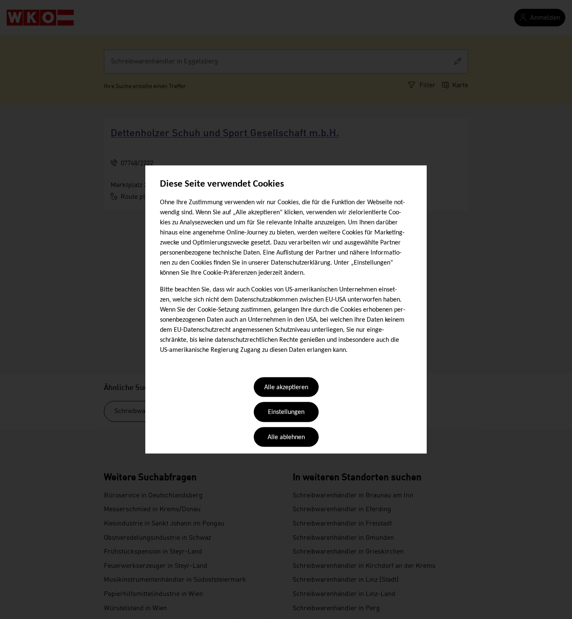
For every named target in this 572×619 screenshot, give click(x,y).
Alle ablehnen (286, 437)
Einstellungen (286, 412)
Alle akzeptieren (286, 387)
